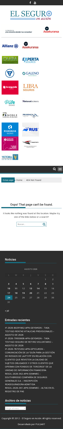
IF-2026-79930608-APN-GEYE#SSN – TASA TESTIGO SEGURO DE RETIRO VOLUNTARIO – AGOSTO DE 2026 (29, 342)
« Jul (7, 310)
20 (30, 292)
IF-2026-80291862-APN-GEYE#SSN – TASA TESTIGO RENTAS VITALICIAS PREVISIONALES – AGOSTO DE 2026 (29, 331)
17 (8, 292)
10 (8, 288)
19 (23, 292)
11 (16, 288)
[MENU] (60, 169)
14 (38, 288)
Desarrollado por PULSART (31, 424)
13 (30, 288)
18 (16, 292)
